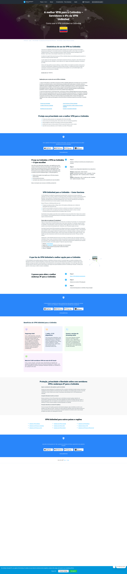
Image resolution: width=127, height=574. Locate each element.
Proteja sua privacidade (45, 103)
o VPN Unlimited (49, 243)
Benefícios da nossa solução (46, 108)
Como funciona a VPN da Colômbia (70, 103)
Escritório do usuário (98, 2)
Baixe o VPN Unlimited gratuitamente (77, 276)
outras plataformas (64, 152)
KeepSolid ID (50, 245)
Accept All (73, 571)
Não (68, 460)
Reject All (53, 571)
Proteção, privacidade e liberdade (69, 108)
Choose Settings (63, 571)
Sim (65, 460)
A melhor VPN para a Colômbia (46, 105)
